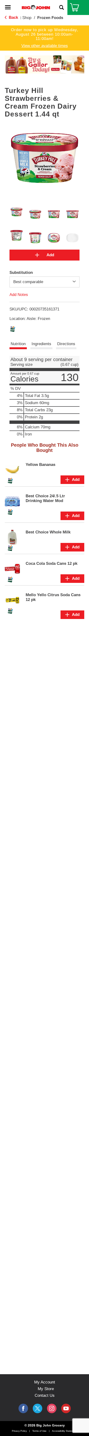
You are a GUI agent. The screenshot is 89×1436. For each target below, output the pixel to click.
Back (13, 17)
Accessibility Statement (64, 1431)
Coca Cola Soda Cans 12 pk (51, 563)
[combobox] (44, 282)
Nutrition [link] (18, 344)
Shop (26, 17)
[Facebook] (23, 1408)
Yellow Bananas (40, 464)
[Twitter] (37, 1408)
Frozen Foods (50, 17)
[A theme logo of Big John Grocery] (36, 7)
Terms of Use (39, 1431)
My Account (44, 1382)
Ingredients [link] (41, 344)
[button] (41, 66)
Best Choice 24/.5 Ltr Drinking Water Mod (45, 498)
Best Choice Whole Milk (48, 532)
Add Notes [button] (18, 294)
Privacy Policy (19, 1431)
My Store (46, 1389)
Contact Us (45, 1395)
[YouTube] (51, 1408)
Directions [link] (66, 344)
